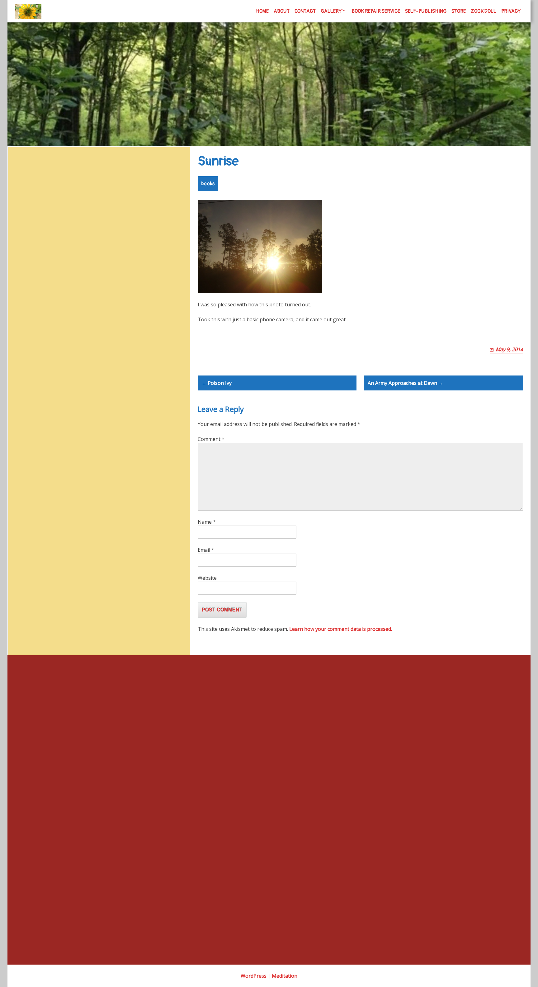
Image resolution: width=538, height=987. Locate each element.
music (115, 307)
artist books (75, 256)
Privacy (511, 11)
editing (86, 273)
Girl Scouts (17, 292)
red (78, 320)
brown (151, 256)
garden (167, 273)
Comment (211, 439)
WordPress (254, 975)
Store (458, 11)
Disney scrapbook (34, 215)
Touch (22, 180)
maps (70, 307)
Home (262, 11)
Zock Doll (483, 11)
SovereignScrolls (143, 320)
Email (206, 549)
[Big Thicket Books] (28, 11)
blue (132, 257)
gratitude (50, 291)
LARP (33, 306)
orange (155, 307)
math (86, 308)
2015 (20, 400)
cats (30, 273)
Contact (305, 11)
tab (18, 614)
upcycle (73, 335)
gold (34, 292)
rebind (63, 321)
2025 (20, 477)
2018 (20, 417)
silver (112, 321)
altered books (20, 257)
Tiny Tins (24, 622)
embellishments (117, 272)
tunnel (21, 631)
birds (103, 257)
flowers (149, 273)
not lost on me (31, 189)
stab (19, 605)
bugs (168, 257)
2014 (20, 392)
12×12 (21, 383)
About (282, 11)
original (15, 321)
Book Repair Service (376, 11)
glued (20, 562)
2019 (20, 426)
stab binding (20, 335)
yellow (107, 334)
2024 (20, 468)
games (22, 554)
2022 (20, 452)
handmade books (116, 289)
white (89, 335)
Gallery (331, 11)
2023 (20, 460)
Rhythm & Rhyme (34, 198)
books (208, 184)
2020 (20, 434)
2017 (20, 409)
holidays (164, 292)
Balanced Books (31, 503)
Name (207, 521)
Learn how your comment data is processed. (340, 629)
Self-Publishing (425, 11)
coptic (48, 272)
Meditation (284, 975)
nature (135, 307)
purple (45, 320)
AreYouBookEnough (35, 494)
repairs (95, 321)
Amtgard (44, 257)
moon (100, 308)
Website (207, 577)
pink (29, 321)
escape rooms (29, 537)
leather (52, 308)
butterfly (16, 273)
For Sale (23, 545)
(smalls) (23, 375)
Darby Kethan (29, 528)
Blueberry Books (33, 206)
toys (42, 334)
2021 (20, 443)
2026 (20, 486)
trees (57, 335)
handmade (25, 571)
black (117, 257)
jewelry (15, 308)
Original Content (31, 588)
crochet (70, 273)
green (69, 291)
